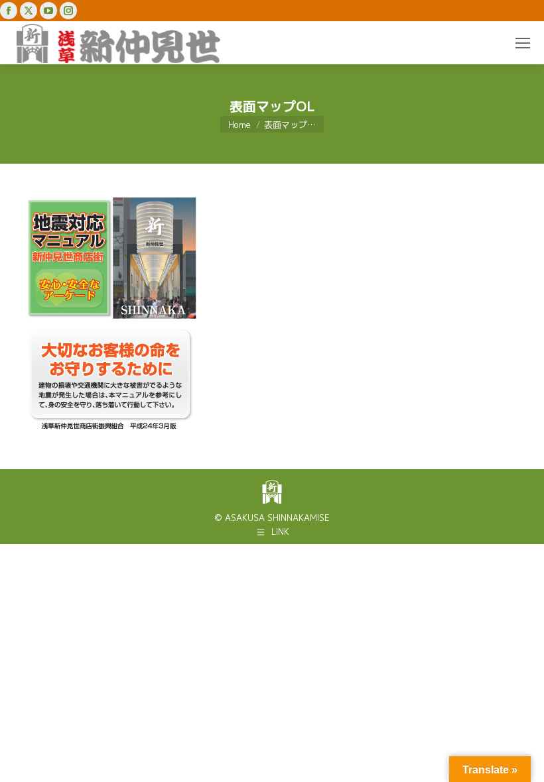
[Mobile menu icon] (523, 43)
